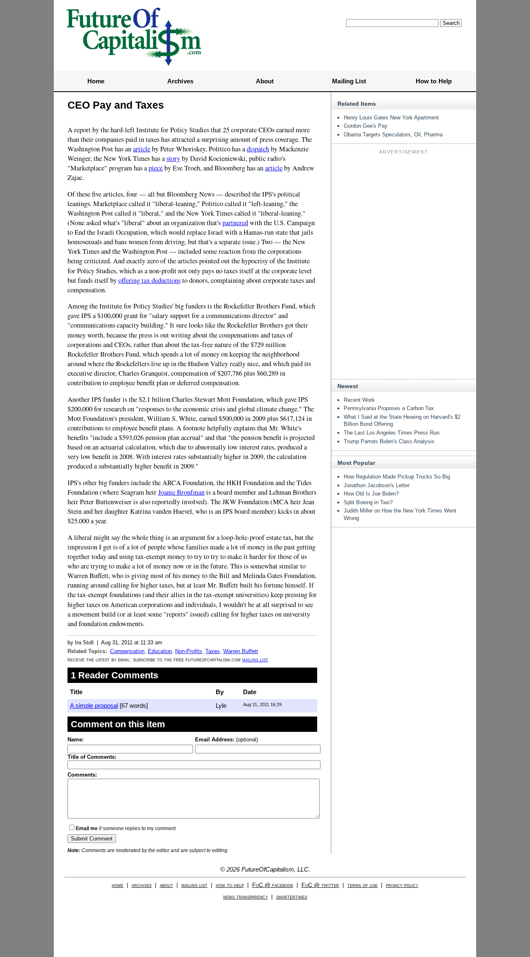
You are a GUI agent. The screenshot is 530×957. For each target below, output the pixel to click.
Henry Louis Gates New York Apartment (391, 117)
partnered (235, 222)
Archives (180, 81)
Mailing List (349, 81)
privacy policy (402, 885)
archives (142, 885)
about (166, 885)
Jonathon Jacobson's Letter (377, 485)
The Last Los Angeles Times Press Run (391, 433)
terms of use (362, 885)
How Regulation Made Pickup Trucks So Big (397, 477)
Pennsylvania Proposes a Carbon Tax (389, 408)
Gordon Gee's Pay (366, 126)
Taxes (212, 651)
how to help (230, 885)
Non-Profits (188, 651)
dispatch (258, 148)
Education (160, 651)
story (173, 158)
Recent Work (359, 400)
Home (95, 81)
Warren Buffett (240, 651)
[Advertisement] (404, 209)
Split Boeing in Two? (368, 502)
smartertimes (291, 897)
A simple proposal (94, 705)
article (141, 148)
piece (156, 167)
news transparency (245, 897)
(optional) (226, 739)
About (265, 81)
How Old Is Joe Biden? (371, 494)
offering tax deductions (149, 280)
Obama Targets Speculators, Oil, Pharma (393, 134)
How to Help (434, 81)
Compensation (127, 651)
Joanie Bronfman (181, 492)
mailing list (255, 659)
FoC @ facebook (272, 885)
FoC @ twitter (320, 885)
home (117, 885)
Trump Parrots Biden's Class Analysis (389, 441)
